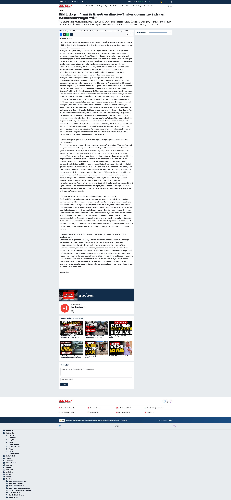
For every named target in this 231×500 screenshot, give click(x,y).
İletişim (8, 476)
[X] (167, 401)
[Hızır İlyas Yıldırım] (64, 308)
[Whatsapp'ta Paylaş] (67, 34)
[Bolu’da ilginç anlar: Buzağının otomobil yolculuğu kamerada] (71, 347)
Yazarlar (86, 2)
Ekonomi (94, 6)
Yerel (135, 6)
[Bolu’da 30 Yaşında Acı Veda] (120, 347)
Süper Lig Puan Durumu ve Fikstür (21, 490)
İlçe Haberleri (115, 6)
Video (8, 458)
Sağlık (101, 6)
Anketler (9, 472)
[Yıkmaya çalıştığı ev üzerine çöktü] (96, 347)
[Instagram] (170, 401)
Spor (107, 6)
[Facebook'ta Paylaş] (61, 34)
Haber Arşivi (150, 412)
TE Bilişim (169, 420)
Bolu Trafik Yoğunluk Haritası (155, 408)
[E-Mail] (72, 311)
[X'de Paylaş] (64, 34)
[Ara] (168, 6)
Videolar (76, 2)
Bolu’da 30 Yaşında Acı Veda (118, 356)
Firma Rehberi (11, 463)
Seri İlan (9, 465)
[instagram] (174, 426)
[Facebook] (164, 401)
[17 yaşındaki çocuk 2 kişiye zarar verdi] (120, 328)
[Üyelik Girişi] (170, 2)
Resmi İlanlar (148, 6)
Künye (8, 474)
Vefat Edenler (127, 6)
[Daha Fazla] (71, 34)
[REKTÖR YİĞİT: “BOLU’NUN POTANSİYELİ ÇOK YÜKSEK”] (71, 328)
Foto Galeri (65, 2)
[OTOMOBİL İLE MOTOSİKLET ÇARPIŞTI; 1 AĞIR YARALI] (96, 328)
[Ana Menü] (171, 6)
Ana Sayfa (9, 430)
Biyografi (9, 470)
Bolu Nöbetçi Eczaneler (68, 408)
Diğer (140, 6)
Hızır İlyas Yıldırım (78, 307)
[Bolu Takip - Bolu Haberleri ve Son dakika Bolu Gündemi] (65, 5)
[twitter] (117, 426)
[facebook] (59, 426)
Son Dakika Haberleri (124, 412)
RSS (62, 420)
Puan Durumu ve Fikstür (68, 412)
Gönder (64, 384)
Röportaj (9, 467)
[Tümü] (170, 32)
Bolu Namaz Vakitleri (125, 408)
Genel (88, 6)
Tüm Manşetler (94, 412)
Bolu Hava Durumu (95, 408)
